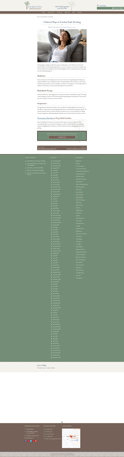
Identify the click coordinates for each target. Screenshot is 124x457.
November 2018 (56, 274)
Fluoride (78, 215)
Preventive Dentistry (80, 254)
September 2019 (57, 251)
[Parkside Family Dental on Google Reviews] (28, 441)
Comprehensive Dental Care (82, 171)
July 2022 (55, 170)
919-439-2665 (118, 8)
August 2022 (56, 168)
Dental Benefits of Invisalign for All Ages (36, 161)
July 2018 (55, 284)
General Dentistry (80, 218)
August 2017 (56, 310)
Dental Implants (79, 195)
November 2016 (56, 327)
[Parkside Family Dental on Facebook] (26, 441)
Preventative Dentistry (45, 118)
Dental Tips (78, 202)
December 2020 (57, 215)
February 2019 (56, 267)
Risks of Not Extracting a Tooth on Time (47, 149)
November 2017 (56, 303)
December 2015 (56, 350)
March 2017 (56, 317)
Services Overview (80, 265)
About (43, 12)
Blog (73, 12)
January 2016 (56, 348)
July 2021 (55, 199)
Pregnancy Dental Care (81, 252)
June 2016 (55, 336)
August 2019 (56, 253)
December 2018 (56, 272)
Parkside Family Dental (56, 27)
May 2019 (55, 260)
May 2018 (55, 289)
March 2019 (56, 265)
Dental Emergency (80, 187)
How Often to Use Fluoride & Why (35, 168)
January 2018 (56, 298)
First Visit (67, 12)
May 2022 (55, 175)
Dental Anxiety (79, 182)
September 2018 (57, 279)
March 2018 (56, 293)
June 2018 (55, 286)
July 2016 (55, 334)
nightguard (63, 67)
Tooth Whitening (80, 273)
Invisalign (78, 226)
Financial (59, 12)
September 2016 (57, 329)
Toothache (78, 275)
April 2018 (55, 291)
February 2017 (56, 319)
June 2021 (55, 201)
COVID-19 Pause (80, 176)
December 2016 (56, 324)
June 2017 (55, 315)
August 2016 (56, 331)
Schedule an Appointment (33, 435)
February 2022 (56, 182)
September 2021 (57, 194)
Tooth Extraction (80, 270)
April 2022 (55, 177)
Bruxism (38, 17)
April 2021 (55, 206)
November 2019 (56, 246)
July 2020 (55, 227)
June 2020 (55, 229)
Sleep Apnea (79, 267)
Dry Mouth (78, 213)
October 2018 (56, 277)
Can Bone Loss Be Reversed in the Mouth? (76, 149)
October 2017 (56, 305)
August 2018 (56, 282)
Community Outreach (81, 169)
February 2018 (56, 296)
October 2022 (56, 163)
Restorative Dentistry (81, 257)
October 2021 (56, 192)
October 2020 (56, 220)
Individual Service (80, 223)
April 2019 (55, 263)
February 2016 (56, 345)
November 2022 (57, 161)
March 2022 (56, 180)
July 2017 (55, 312)
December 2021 (56, 187)
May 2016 (55, 338)
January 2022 (56, 184)
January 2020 (56, 241)
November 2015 (56, 353)
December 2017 (56, 300)
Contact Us (62, 137)
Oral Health (79, 236)
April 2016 (55, 341)
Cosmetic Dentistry (80, 174)
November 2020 (57, 218)
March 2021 (56, 208)
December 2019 (56, 244)
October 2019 (56, 248)
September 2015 (57, 357)
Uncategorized (79, 278)
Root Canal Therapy (80, 260)
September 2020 (57, 222)
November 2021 (56, 189)
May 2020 (55, 232)
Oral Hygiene (79, 239)
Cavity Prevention (80, 166)
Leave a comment (73, 27)
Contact (80, 12)
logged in (45, 368)
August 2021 (56, 196)
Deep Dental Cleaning (81, 179)
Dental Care (51, 12)
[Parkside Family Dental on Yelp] (33, 441)
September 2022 (57, 166)
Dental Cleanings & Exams (82, 184)
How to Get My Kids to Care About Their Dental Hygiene (36, 164)
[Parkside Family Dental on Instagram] (36, 441)
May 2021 (55, 203)
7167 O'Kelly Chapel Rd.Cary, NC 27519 (62, 7)
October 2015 (56, 355)
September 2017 (57, 308)
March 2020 (56, 237)
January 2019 (56, 270)
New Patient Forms (29, 438)
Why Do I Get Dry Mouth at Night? (35, 170)
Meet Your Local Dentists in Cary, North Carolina (36, 174)
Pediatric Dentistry (80, 249)
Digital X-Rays (79, 210)
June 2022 (55, 173)
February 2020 (56, 239)
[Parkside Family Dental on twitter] (31, 441)
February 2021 (56, 210)
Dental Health (44, 17)
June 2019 (55, 258)
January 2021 (56, 213)
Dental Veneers (79, 205)
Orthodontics (79, 241)
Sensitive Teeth (79, 262)
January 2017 (56, 322)
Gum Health (79, 221)
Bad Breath (78, 161)
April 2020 (55, 234)
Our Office (78, 244)
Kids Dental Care (80, 228)
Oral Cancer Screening (81, 234)
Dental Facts (79, 189)
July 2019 (55, 255)
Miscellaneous (79, 231)
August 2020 (56, 225)
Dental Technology (80, 200)
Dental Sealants (79, 197)
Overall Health (50, 17)
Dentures (78, 208)
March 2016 (56, 343)
